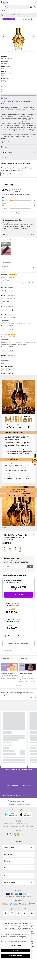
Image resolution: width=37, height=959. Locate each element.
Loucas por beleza (9, 883)
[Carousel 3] (17, 685)
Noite (2, 75)
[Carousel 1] (14, 685)
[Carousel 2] (16, 685)
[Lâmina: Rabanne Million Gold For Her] (18, 432)
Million (19, 15)
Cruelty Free (4, 82)
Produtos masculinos (26, 785)
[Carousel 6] (22, 685)
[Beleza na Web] (4, 2)
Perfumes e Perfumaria (7, 58)
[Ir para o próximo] (33, 36)
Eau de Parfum (5, 63)
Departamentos (8, 854)
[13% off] (5, 548)
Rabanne (13, 15)
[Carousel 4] (19, 685)
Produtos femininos (12, 785)
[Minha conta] (31, 2)
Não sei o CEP (8, 570)
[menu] (2, 7)
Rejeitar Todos (15, 950)
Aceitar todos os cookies (15, 955)
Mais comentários (6, 373)
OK (30, 566)
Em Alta (6, 868)
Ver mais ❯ (33, 698)
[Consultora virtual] (31, 7)
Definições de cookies (16, 945)
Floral (2, 68)
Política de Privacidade (15, 795)
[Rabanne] (7, 543)
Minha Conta (8, 876)
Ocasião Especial (6, 73)
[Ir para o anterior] (3, 36)
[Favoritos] (35, 2)
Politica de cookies (21, 941)
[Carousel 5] (20, 685)
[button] (18, 595)
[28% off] (20, 548)
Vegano (3, 80)
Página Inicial (4, 15)
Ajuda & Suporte (9, 848)
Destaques (7, 861)
